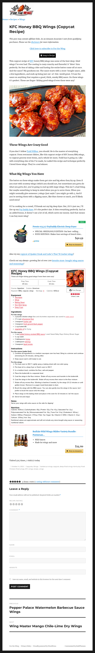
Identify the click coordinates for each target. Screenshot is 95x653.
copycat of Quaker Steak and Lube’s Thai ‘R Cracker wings (46, 254)
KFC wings (29, 469)
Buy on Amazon (75, 245)
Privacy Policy (26, 646)
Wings (22, 19)
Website (13, 567)
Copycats (29, 466)
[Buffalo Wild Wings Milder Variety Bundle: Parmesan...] (21, 439)
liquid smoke (28, 344)
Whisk (17, 300)
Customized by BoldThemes (75, 646)
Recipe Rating (16, 501)
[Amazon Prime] (58, 241)
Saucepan (18, 297)
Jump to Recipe (48, 55)
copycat (56, 466)
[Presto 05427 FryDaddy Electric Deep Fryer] (21, 234)
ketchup (28, 342)
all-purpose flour (28, 319)
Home (5, 19)
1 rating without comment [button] (47, 482)
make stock (69, 316)
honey (28, 339)
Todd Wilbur (32, 151)
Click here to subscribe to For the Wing (47, 48)
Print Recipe (76, 290)
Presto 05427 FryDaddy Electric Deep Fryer (54, 226)
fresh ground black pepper (33, 324)
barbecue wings (46, 466)
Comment (14, 510)
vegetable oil (19, 329)
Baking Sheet (20, 302)
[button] (71, 294)
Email (12, 556)
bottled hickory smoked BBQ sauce (32, 334)
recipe (36, 469)
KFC (31, 61)
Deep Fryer (19, 307)
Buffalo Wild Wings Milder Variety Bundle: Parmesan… (54, 433)
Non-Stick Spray (21, 305)
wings (41, 469)
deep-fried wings (66, 466)
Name (12, 545)
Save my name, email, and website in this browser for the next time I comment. (42, 579)
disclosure (35, 42)
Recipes (13, 19)
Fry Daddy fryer (26, 209)
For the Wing (14, 646)
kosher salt (28, 321)
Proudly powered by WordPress (44, 646)
